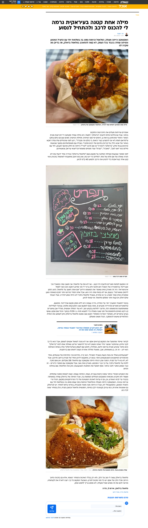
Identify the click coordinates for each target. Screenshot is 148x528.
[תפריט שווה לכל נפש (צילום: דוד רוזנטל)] (87, 222)
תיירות (61, 2)
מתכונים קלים (54, 6)
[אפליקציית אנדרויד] (32, 6)
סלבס (87, 2)
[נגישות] (3, 2)
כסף (81, 2)
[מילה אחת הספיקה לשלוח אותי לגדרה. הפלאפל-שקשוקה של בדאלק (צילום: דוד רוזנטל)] (87, 88)
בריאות (68, 2)
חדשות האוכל (112, 6)
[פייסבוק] (22, 6)
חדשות (116, 2)
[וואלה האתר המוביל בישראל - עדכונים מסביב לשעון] (124, 2)
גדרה (121, 492)
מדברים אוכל (75, 6)
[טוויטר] (25, 6)
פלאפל (126, 492)
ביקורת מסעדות (101, 6)
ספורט (109, 2)
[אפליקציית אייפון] (29, 6)
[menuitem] (115, 2)
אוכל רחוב (116, 492)
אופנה (45, 2)
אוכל (75, 2)
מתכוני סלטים (64, 6)
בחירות (101, 2)
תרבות (94, 2)
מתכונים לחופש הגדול (87, 6)
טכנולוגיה (53, 2)
